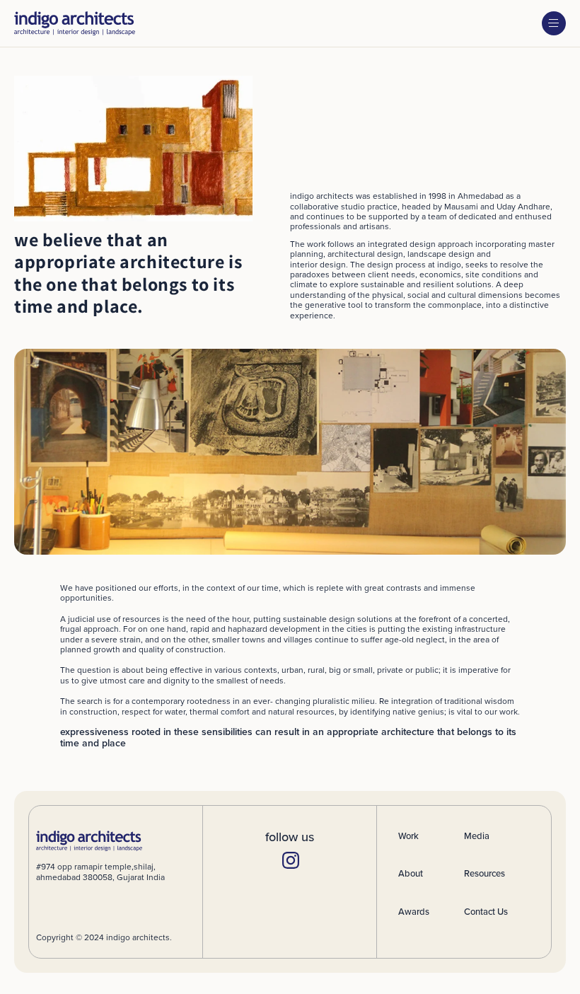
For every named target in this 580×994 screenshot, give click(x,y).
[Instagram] (289, 859)
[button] (554, 23)
